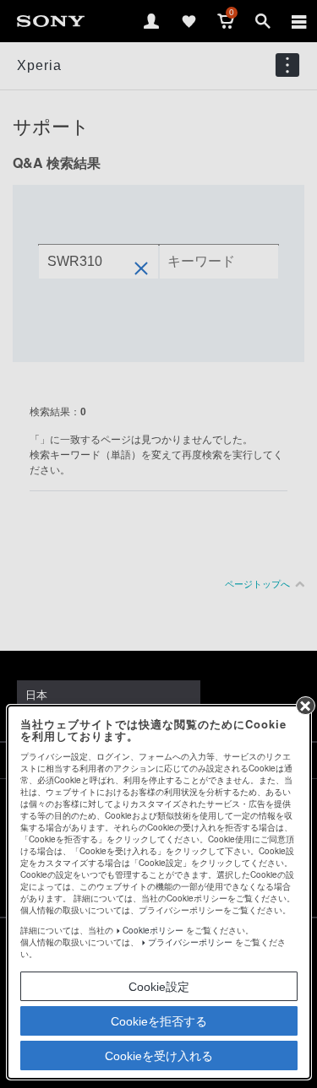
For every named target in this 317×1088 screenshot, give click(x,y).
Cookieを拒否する (159, 1021)
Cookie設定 (158, 986)
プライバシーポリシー (190, 942)
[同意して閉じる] (305, 705)
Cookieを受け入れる (159, 1056)
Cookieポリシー (153, 930)
